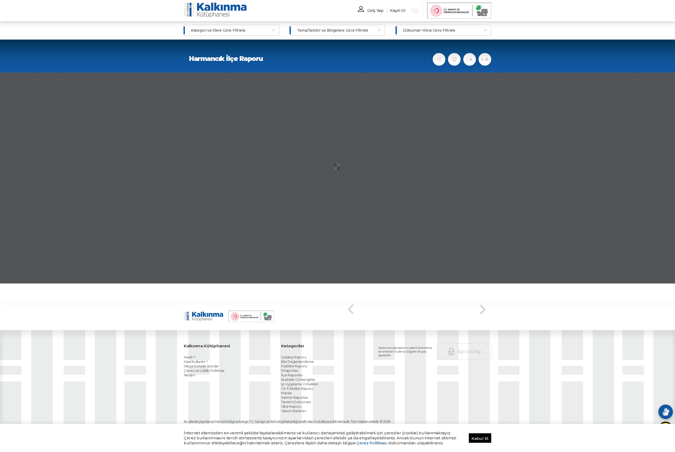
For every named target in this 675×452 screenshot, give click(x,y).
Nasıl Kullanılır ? (196, 361)
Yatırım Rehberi (293, 411)
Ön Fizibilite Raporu (297, 388)
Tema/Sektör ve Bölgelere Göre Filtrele (332, 30)
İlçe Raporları (292, 375)
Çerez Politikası (371, 442)
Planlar (286, 393)
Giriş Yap (375, 10)
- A (469, 59)
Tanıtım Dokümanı (296, 402)
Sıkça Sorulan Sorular (201, 366)
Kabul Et (480, 438)
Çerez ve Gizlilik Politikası (204, 370)
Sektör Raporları (294, 397)
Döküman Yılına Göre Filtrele (429, 30)
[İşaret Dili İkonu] (665, 412)
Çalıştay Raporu (294, 357)
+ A (484, 59)
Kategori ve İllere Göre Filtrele (218, 30)
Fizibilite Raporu (294, 366)
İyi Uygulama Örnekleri (299, 384)
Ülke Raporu (291, 406)
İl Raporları (289, 370)
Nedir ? (189, 357)
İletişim (189, 375)
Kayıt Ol (398, 10)
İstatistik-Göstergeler (298, 379)
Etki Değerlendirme (297, 361)
